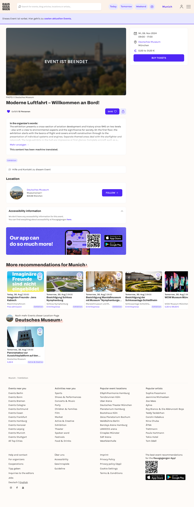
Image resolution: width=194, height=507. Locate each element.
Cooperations (15, 463)
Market (59, 417)
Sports (58, 393)
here (69, 219)
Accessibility (61, 459)
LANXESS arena (108, 428)
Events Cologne (16, 405)
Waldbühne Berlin (110, 420)
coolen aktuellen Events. (57, 18)
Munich (12, 378)
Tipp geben (14, 468)
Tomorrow (126, 6)
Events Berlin (15, 393)
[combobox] (59, 6)
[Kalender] (152, 7)
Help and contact (17, 454)
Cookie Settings (109, 468)
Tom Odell (151, 440)
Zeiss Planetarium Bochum (115, 417)
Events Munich (16, 432)
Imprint (104, 454)
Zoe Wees (151, 400)
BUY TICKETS (159, 57)
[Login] (181, 6)
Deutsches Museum (149, 41)
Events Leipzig (16, 428)
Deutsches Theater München (116, 405)
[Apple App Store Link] (155, 477)
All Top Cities (15, 440)
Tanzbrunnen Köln (110, 397)
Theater (59, 428)
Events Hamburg (17, 420)
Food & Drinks (63, 440)
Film (57, 412)
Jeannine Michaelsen (157, 397)
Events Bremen (16, 400)
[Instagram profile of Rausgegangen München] (10, 487)
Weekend (141, 6)
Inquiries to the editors (21, 473)
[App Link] (152, 467)
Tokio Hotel (152, 436)
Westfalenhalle (108, 440)
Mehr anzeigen (18, 144)
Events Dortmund (18, 409)
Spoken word (62, 432)
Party (57, 405)
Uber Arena (106, 400)
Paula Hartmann (155, 432)
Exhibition (11, 160)
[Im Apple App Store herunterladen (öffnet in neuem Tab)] (113, 237)
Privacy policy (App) (110, 463)
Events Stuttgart (17, 436)
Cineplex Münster (109, 432)
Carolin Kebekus (155, 417)
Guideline (60, 468)
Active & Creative (64, 420)
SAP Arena (105, 436)
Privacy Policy (107, 459)
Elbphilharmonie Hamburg (115, 393)
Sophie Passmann (156, 393)
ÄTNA (148, 425)
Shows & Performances (68, 397)
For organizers (16, 459)
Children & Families (66, 409)
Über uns (59, 454)
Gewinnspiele (62, 463)
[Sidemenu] (189, 7)
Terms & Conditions (111, 473)
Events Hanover (17, 425)
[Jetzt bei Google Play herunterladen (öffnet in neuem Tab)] (113, 244)
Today (113, 6)
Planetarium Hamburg (112, 409)
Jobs (10, 477)
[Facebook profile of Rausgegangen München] (17, 487)
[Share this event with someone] (123, 111)
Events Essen (15, 412)
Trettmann (151, 428)
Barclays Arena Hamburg (113, 425)
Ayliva (149, 405)
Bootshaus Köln (109, 412)
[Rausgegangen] (6, 6)
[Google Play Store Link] (176, 477)
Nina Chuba (152, 420)
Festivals (60, 436)
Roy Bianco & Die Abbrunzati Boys (165, 409)
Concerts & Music (65, 400)
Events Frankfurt (17, 417)
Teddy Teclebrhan (155, 412)
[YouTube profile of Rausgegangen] (23, 487)
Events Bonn (15, 397)
